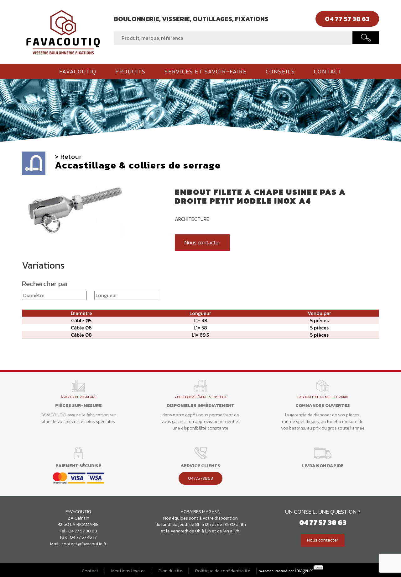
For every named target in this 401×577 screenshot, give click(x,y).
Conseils (280, 71)
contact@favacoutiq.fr (84, 543)
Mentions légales (128, 571)
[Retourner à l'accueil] (63, 31)
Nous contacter (202, 242)
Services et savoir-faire (205, 71)
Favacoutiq (77, 71)
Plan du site (170, 571)
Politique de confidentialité (222, 571)
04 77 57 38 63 (82, 530)
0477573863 (200, 478)
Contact (328, 71)
